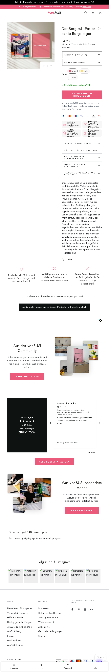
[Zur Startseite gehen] (54, 13)
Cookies (42, 636)
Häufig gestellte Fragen (19, 622)
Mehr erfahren (82, 510)
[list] (54, 276)
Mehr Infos (76, 109)
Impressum (43, 608)
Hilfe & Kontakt (15, 617)
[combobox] (82, 54)
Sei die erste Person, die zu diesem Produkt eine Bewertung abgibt (54, 307)
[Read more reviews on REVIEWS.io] (26, 433)
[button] (85, 13)
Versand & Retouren (17, 613)
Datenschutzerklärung (49, 613)
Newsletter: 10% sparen (19, 608)
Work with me (14, 640)
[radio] (73, 71)
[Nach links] (43, 65)
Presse (10, 636)
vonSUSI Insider (15, 645)
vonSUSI (18, 659)
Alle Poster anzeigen (54, 461)
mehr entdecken (27, 376)
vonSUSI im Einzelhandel (19, 626)
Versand (75, 44)
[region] (75, 423)
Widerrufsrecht (46, 622)
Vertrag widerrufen (48, 617)
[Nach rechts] (50, 65)
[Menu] (8, 13)
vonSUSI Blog (14, 631)
